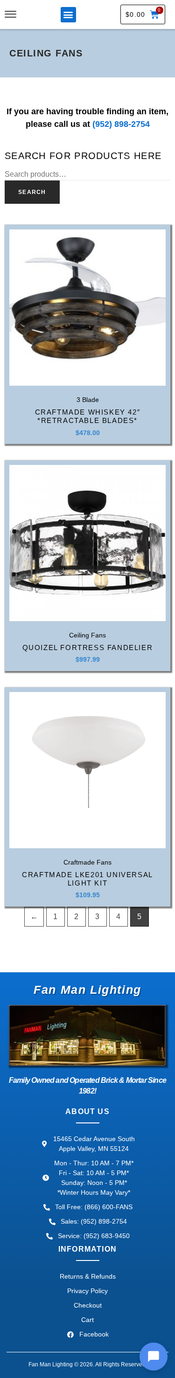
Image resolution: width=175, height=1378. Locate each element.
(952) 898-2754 (121, 124)
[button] (68, 14)
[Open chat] (154, 1357)
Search (32, 192)
